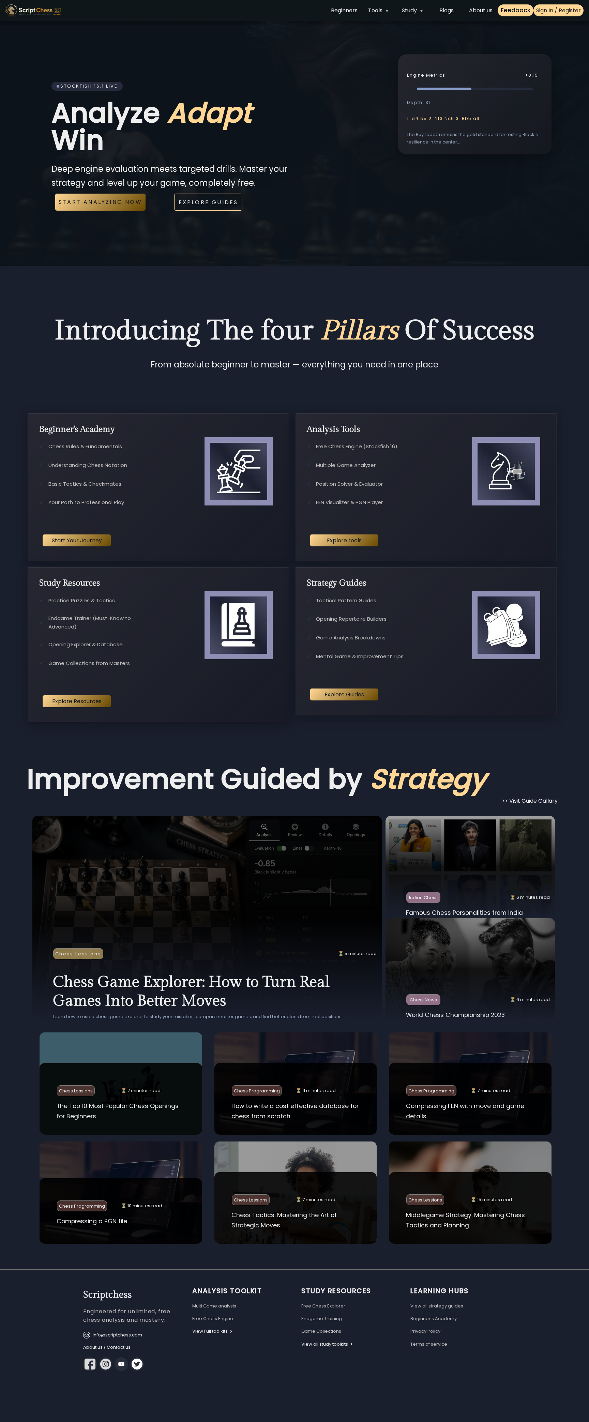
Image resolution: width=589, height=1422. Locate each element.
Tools (375, 10)
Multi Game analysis (214, 1306)
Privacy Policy (425, 1331)
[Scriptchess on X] (137, 1364)
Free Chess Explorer (323, 1306)
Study (409, 10)
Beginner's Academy (433, 1318)
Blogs (446, 10)
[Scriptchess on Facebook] (90, 1364)
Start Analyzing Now (100, 202)
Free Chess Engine (212, 1318)
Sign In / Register (558, 10)
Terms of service (428, 1344)
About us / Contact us (107, 1347)
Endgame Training (321, 1318)
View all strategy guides (436, 1306)
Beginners (344, 10)
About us (481, 10)
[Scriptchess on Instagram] (105, 1364)
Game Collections (321, 1331)
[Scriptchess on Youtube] (121, 1364)
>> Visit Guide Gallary (530, 801)
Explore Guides (208, 202)
